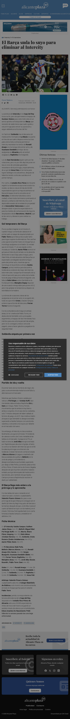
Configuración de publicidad (44, 365)
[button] (13, 375)
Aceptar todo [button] (53, 375)
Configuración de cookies (43, 367)
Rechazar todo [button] (34, 375)
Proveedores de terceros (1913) (38, 356)
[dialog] (34, 359)
